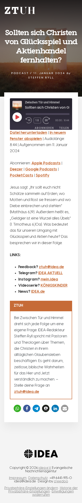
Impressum (17, 478)
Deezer (16, 170)
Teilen (64, 128)
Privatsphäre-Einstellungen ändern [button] (31, 488)
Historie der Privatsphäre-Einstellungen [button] (43, 489)
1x (37, 120)
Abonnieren (44, 128)
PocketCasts (21, 176)
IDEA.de (38, 292)
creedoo (61, 481)
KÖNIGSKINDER (54, 286)
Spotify (42, 176)
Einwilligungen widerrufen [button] (53, 493)
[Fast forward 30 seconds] (49, 120)
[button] (17, 408)
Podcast (20, 73)
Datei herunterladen (28, 133)
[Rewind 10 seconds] (29, 120)
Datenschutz (38, 478)
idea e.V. (44, 468)
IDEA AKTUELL (50, 273)
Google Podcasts (41, 170)
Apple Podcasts (46, 163)
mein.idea (49, 280)
